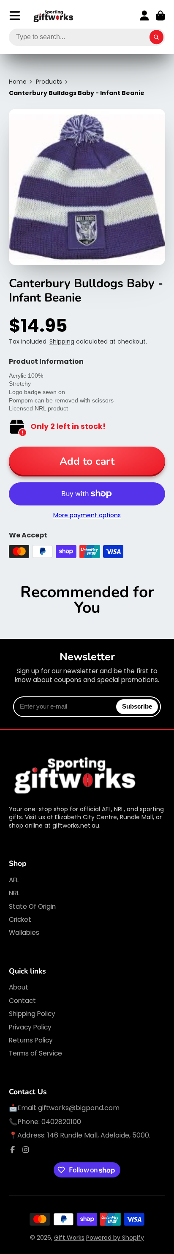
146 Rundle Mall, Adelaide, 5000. (98, 1135)
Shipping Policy (32, 1013)
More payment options (87, 515)
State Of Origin (32, 906)
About (18, 987)
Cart (160, 16)
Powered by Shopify (115, 1237)
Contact (22, 1000)
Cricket (20, 919)
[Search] (157, 37)
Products (49, 82)
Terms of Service (35, 1053)
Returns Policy (31, 1040)
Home (18, 82)
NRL (14, 893)
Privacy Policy (30, 1027)
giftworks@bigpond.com (79, 1108)
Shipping (61, 341)
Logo (54, 16)
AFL (14, 880)
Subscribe (137, 706)
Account (144, 16)
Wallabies (24, 932)
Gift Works (69, 1237)
